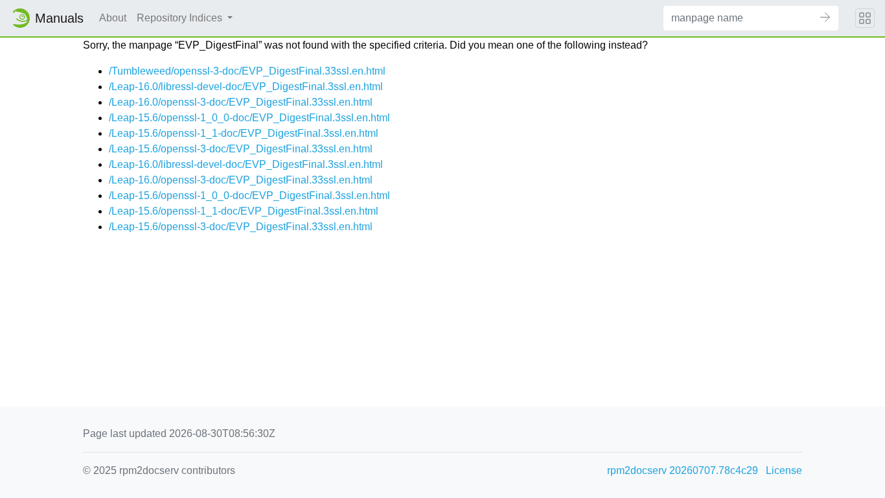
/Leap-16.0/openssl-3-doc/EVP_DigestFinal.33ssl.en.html (241, 102)
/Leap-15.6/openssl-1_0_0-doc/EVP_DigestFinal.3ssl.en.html (249, 117)
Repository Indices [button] (181, 17)
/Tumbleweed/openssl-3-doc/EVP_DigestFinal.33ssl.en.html (247, 71)
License (784, 470)
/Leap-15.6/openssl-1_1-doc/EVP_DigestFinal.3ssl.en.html (243, 133)
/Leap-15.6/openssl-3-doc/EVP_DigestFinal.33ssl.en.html (241, 148)
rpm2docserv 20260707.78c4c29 (682, 470)
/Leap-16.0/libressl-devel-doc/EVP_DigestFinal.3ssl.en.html (246, 86)
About (112, 17)
